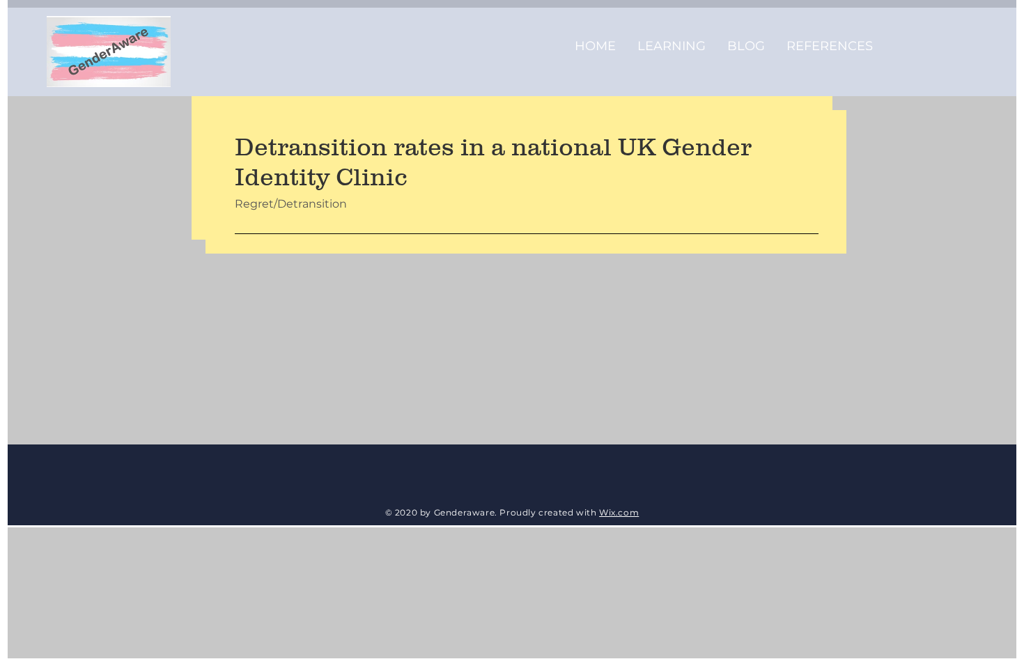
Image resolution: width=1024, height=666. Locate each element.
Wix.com (619, 512)
